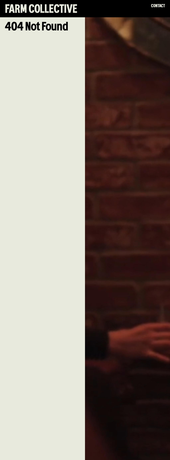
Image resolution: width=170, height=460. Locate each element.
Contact (158, 6)
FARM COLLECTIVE (41, 9)
